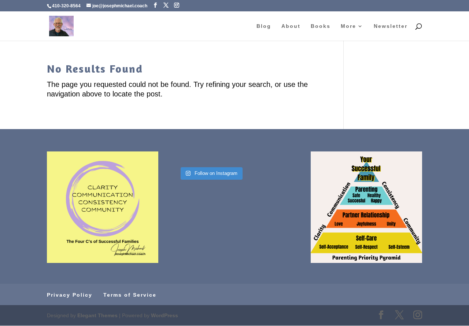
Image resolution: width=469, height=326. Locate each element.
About (290, 26)
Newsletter (390, 26)
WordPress (164, 315)
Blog (263, 26)
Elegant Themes (97, 315)
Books (320, 26)
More (348, 26)
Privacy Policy (69, 295)
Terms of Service (129, 295)
